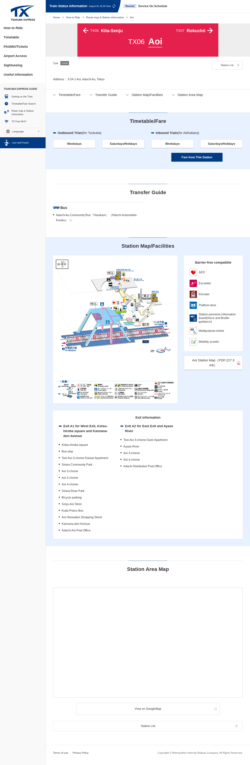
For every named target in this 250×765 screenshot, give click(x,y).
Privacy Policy (81, 752)
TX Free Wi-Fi (19, 121)
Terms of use (60, 752)
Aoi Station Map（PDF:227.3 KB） (213, 362)
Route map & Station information (23, 112)
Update (114, 6)
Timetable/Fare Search (24, 103)
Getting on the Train (22, 96)
